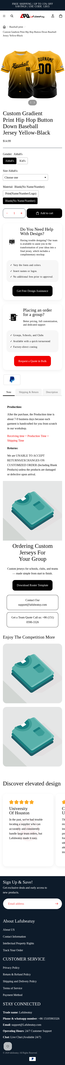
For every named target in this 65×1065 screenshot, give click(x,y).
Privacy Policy (11, 967)
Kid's (22, 160)
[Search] (12, 16)
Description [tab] (52, 392)
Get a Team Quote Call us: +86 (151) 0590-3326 (32, 620)
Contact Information (14, 936)
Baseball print (16, 27)
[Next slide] (57, 831)
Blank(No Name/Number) (20, 200)
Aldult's (9, 160)
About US (9, 929)
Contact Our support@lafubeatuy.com (32, 602)
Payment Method (12, 994)
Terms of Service (12, 988)
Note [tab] (8, 392)
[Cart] (61, 16)
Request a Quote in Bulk (32, 361)
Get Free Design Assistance (32, 290)
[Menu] (4, 16)
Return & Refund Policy (17, 974)
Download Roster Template (32, 585)
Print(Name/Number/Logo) (20, 193)
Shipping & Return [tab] (28, 392)
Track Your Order (13, 950)
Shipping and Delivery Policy (20, 981)
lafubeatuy (14, 1053)
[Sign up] (56, 904)
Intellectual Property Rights (18, 943)
